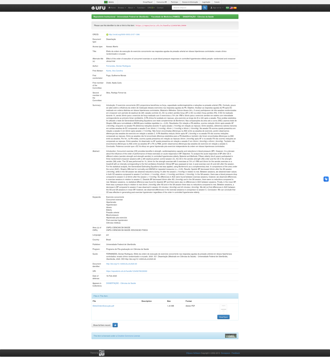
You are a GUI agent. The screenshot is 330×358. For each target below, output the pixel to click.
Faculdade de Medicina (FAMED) (165, 16)
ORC (150, 7)
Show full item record (101, 325)
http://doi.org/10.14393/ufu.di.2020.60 (121, 263)
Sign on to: (217, 7)
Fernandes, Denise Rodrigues (118, 66)
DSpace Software (193, 353)
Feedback (236, 353)
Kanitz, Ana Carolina (114, 70)
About (130, 7)
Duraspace (225, 353)
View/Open (223, 317)
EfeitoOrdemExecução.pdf (103, 305)
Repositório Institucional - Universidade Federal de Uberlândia (120, 16)
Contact (160, 7)
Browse (121, 7)
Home (113, 7)
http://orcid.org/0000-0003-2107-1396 (124, 34)
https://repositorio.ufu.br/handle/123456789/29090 (126, 271)
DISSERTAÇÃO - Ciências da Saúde (198, 16)
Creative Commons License (128, 335)
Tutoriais (140, 7)
